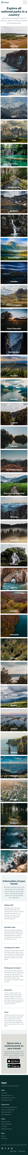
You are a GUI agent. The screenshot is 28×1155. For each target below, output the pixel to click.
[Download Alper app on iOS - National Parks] (14, 1059)
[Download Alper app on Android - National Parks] (14, 1064)
